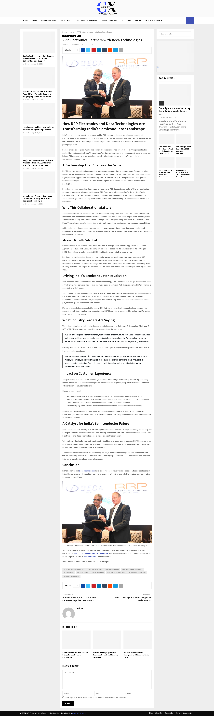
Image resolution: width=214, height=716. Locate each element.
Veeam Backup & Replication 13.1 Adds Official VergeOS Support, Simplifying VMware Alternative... (38, 94)
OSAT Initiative (69, 572)
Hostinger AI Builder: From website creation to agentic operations (38, 128)
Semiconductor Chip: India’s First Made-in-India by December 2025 (166, 150)
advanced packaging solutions (74, 569)
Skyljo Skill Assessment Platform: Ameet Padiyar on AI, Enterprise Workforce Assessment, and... (38, 163)
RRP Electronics (82, 572)
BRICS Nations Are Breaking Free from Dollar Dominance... (166, 173)
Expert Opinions (109, 20)
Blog (151, 713)
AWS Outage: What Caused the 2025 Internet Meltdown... (183, 150)
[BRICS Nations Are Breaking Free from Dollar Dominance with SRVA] (166, 162)
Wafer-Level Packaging (71, 576)
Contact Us (169, 713)
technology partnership (137, 572)
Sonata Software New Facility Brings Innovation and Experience (75, 655)
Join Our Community (154, 20)
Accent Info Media (79, 713)
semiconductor (90, 557)
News (34, 20)
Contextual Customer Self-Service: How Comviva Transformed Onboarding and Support (38, 58)
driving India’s (91, 553)
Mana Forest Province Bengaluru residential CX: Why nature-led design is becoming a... (37, 198)
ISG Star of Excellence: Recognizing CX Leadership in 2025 (136, 655)
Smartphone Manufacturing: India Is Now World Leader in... (175, 111)
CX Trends (65, 20)
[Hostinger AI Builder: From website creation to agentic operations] (39, 113)
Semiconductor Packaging (116, 572)
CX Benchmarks (48, 20)
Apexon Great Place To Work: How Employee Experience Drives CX (79, 599)
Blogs (138, 20)
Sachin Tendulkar (98, 572)
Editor (66, 44)
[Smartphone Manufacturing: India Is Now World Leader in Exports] (175, 95)
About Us (158, 713)
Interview (126, 20)
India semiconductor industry (132, 569)
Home (25, 20)
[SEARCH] (188, 34)
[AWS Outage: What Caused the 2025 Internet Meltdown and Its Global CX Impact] (183, 139)
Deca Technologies (87, 471)
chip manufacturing (95, 569)
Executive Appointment (86, 20)
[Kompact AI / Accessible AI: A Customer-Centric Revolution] (183, 162)
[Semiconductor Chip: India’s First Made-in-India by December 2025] (166, 139)
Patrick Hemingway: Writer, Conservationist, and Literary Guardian (105, 655)
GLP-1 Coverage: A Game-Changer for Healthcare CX (133, 599)
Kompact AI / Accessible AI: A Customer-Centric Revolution (183, 173)
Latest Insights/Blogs (69, 36)
